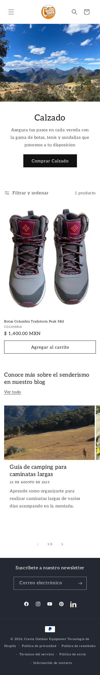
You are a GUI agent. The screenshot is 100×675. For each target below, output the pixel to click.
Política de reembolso (79, 646)
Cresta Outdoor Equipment (45, 639)
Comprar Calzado (50, 160)
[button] (11, 12)
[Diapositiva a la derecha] (62, 544)
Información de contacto (52, 663)
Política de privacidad (39, 646)
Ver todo (12, 392)
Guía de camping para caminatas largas (38, 471)
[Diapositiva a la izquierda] (38, 544)
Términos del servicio (36, 654)
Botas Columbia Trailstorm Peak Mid (34, 321)
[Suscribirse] (80, 583)
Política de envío (72, 654)
